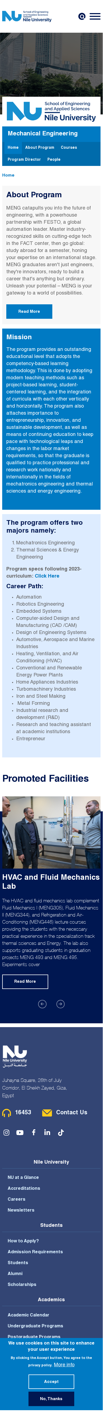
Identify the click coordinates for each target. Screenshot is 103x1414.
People (54, 160)
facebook (34, 1132)
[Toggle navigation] (95, 16)
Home (13, 148)
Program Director (24, 160)
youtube (20, 1132)
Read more (25, 982)
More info (64, 1365)
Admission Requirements (35, 1252)
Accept (51, 1382)
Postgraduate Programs (34, 1337)
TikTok (61, 1132)
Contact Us (71, 1113)
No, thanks (51, 1399)
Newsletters (21, 1211)
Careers (16, 1200)
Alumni (15, 1274)
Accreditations (24, 1189)
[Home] (27, 16)
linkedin (47, 1132)
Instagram (6, 1132)
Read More (29, 312)
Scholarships (22, 1285)
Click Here (47, 576)
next (60, 1004)
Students (18, 1263)
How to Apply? (23, 1241)
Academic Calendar (28, 1315)
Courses (69, 148)
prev (42, 1004)
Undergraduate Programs (35, 1326)
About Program (39, 148)
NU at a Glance (23, 1178)
